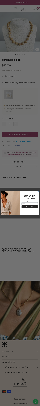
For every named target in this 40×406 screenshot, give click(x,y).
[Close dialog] (38, 191)
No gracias (30, 210)
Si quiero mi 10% (29, 206)
